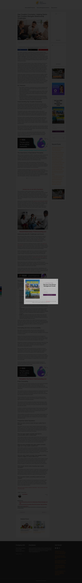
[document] (41, 291)
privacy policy (48, 301)
